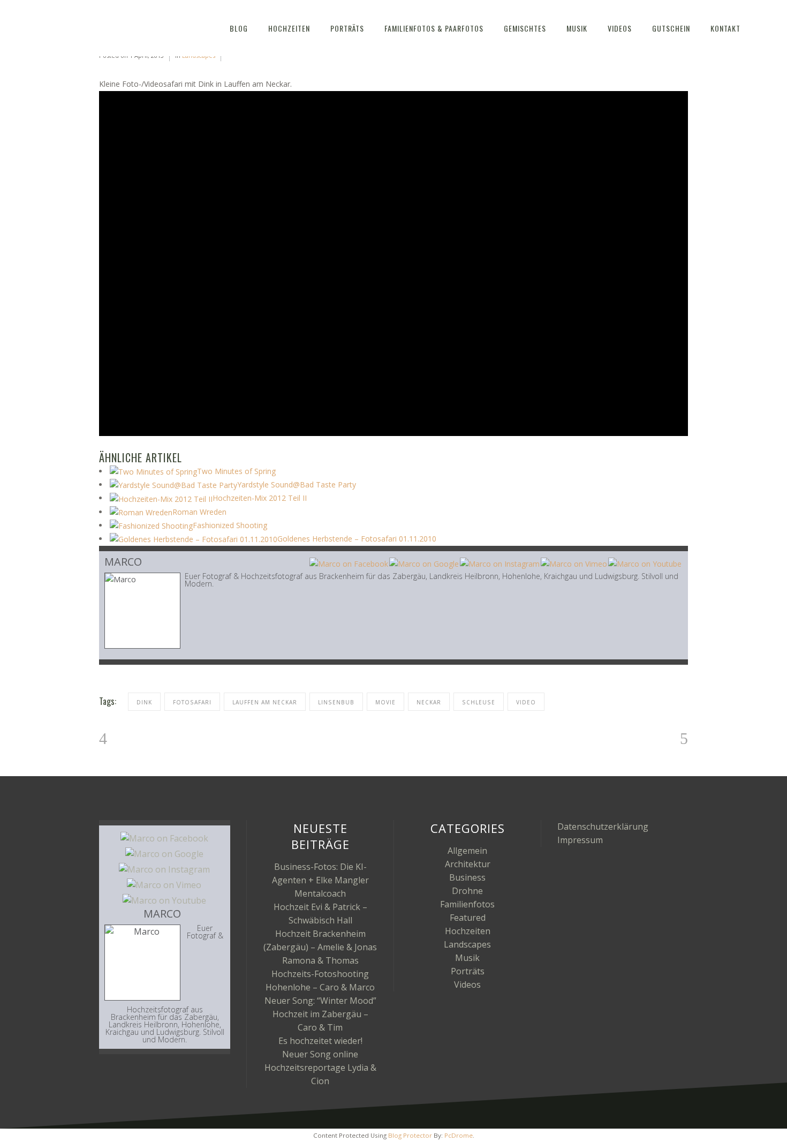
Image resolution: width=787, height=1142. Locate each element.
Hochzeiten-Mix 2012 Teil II (260, 498)
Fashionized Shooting (230, 525)
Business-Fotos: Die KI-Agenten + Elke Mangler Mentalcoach (320, 880)
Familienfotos (467, 904)
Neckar (429, 702)
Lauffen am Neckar (264, 702)
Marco (123, 561)
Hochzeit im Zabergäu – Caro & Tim (320, 1020)
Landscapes (467, 944)
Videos (467, 984)
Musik (467, 958)
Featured (468, 917)
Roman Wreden (199, 512)
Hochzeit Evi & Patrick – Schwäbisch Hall (320, 913)
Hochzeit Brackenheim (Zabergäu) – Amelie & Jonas (320, 940)
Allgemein (467, 850)
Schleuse (478, 702)
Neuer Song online (320, 1054)
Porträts (468, 971)
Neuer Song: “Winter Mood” (320, 1000)
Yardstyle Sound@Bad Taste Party (296, 484)
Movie (385, 702)
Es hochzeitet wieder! (320, 1041)
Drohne (467, 891)
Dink (144, 702)
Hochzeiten (467, 931)
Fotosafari (192, 702)
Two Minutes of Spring (236, 471)
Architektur (467, 864)
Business (467, 877)
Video (526, 702)
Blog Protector (410, 1135)
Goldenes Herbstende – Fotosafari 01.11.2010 (356, 539)
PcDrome (458, 1135)
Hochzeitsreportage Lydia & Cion (320, 1074)
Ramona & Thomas (320, 960)
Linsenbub (336, 702)
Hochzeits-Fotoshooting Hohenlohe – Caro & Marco (320, 980)
